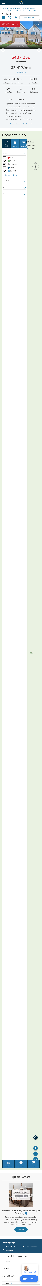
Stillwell (18, 11)
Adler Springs (8, 11)
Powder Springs (30, 8)
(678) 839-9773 (11, 1247)
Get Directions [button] (31, 1247)
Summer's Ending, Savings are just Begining (21, 1212)
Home (4, 8)
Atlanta (19, 8)
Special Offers (21, 1176)
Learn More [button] (21, 1230)
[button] (21, 69)
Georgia (11, 8)
